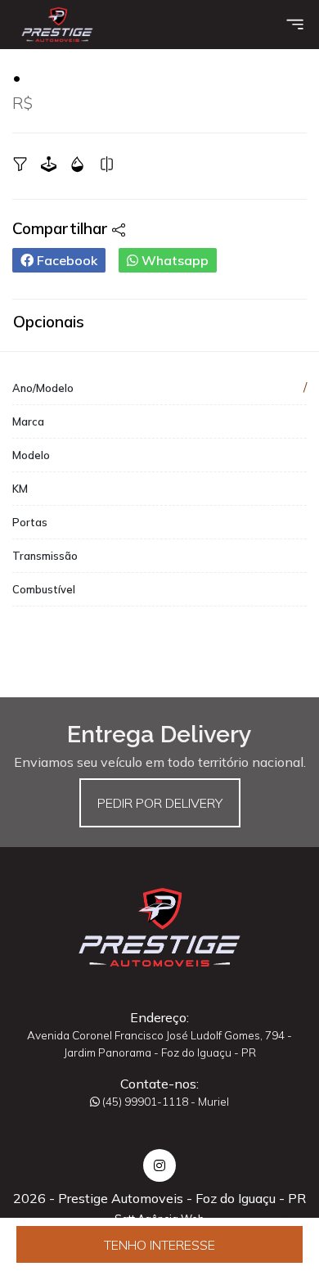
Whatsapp (173, 260)
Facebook (65, 260)
